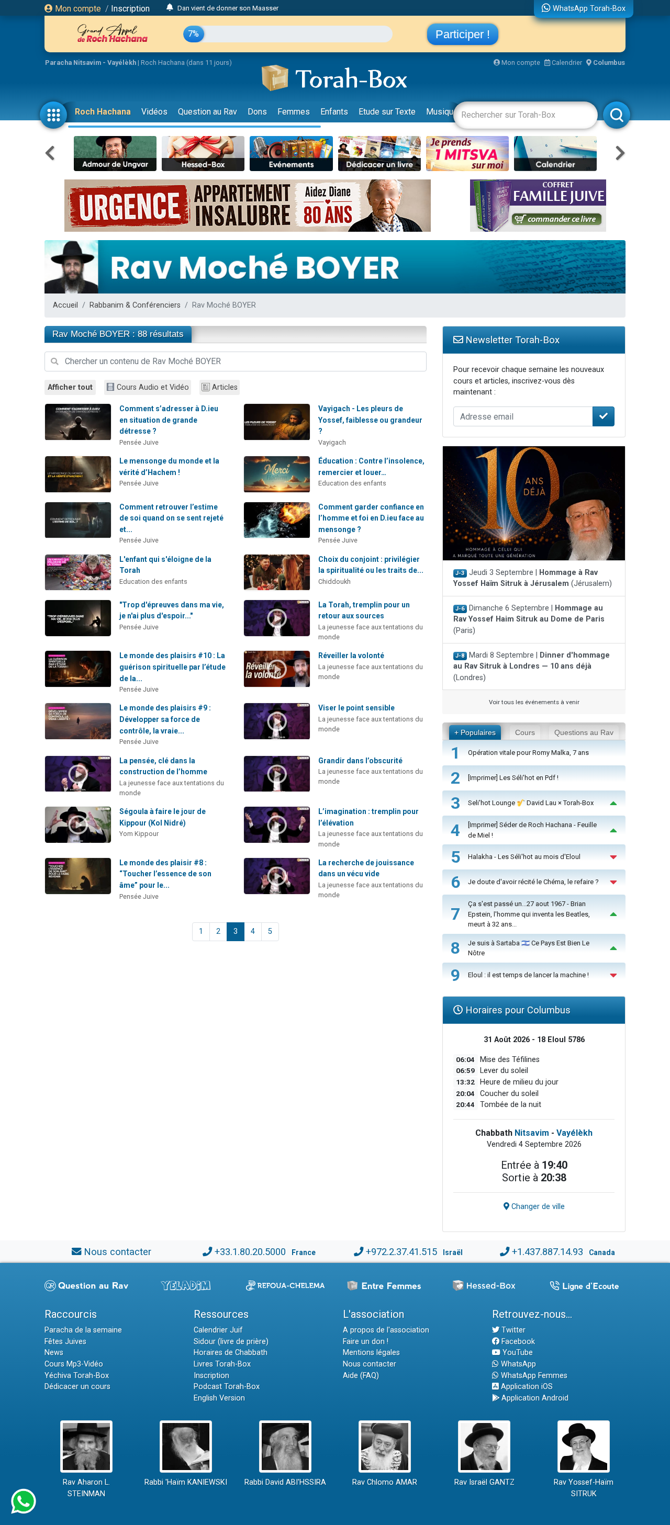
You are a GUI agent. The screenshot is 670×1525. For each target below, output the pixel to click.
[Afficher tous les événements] (169, 8)
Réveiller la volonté (351, 655)
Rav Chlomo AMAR (384, 1482)
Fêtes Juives (65, 1341)
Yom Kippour (139, 834)
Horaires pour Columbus (517, 1009)
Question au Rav (207, 112)
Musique (442, 112)
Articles (225, 387)
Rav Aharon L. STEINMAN (86, 1488)
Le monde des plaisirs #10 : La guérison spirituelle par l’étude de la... (172, 666)
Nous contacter (117, 1251)
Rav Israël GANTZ (484, 1482)
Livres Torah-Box (222, 1364)
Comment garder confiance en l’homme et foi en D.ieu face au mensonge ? (371, 518)
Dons (257, 112)
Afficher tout (70, 387)
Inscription (130, 9)
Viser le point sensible (356, 708)
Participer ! (463, 34)
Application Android (533, 1398)
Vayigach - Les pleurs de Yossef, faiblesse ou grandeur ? (370, 419)
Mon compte (77, 9)
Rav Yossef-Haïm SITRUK (583, 1488)
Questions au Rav (583, 732)
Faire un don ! (365, 1341)
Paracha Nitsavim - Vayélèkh (90, 62)
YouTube (516, 1352)
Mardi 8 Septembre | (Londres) (531, 666)
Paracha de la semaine (83, 1330)
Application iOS (526, 1386)
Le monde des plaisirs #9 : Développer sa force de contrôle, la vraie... (165, 719)
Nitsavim (532, 1133)
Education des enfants (352, 483)
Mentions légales (371, 1352)
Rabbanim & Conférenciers (135, 305)
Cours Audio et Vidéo (153, 387)
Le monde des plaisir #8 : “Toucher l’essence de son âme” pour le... (165, 873)
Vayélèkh (574, 1133)
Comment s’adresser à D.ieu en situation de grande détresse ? (168, 419)
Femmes (293, 112)
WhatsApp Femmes (533, 1375)
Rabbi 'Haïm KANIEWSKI (185, 1482)
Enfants (334, 112)
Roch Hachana (103, 112)
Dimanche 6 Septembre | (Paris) (529, 619)
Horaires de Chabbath (230, 1352)
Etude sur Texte (387, 112)
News (53, 1352)
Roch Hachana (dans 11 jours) (186, 62)
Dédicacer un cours (77, 1386)
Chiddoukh (334, 581)
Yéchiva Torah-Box (76, 1375)
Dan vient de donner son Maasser (227, 8)
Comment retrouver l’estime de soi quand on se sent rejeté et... (171, 518)
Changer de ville (537, 1206)
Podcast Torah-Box (227, 1386)
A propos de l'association (386, 1330)
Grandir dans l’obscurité (360, 760)
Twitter (512, 1330)
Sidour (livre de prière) (231, 1341)
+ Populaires (475, 732)
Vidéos (154, 112)
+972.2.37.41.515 (401, 1251)
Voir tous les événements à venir (534, 702)
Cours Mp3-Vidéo (73, 1364)
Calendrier (566, 62)
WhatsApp (517, 1364)
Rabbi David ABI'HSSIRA (285, 1482)
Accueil (65, 305)
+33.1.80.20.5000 (250, 1251)
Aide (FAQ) (361, 1375)
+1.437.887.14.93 (547, 1251)
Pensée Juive (139, 442)
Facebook (517, 1341)
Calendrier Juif (218, 1330)
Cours (525, 732)
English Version (219, 1398)
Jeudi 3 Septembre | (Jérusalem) (532, 578)
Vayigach (332, 442)
